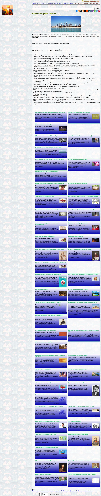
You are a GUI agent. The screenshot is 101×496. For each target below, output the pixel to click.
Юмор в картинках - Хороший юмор (45, 330)
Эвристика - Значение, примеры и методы (47, 394)
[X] (81, 11)
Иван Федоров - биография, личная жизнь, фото (49, 249)
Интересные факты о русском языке (79, 112)
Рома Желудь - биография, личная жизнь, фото (82, 209)
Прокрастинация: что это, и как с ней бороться (49, 209)
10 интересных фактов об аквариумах (46, 447)
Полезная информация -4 (85, 491)
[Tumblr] (91, 11)
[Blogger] (83, 11)
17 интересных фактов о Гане (44, 342)
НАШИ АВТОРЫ (68, 3)
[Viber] (93, 11)
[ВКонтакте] (76, 11)
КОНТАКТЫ (58, 3)
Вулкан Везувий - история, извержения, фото (48, 147)
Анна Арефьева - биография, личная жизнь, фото (83, 274)
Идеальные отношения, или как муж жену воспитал (50, 262)
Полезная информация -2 (55, 491)
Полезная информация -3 (70, 491)
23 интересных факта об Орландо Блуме (47, 421)
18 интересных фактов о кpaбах (44, 196)
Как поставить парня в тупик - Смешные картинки (83, 196)
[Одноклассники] (79, 11)
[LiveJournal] (89, 11)
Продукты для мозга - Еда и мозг (45, 236)
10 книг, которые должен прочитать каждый (48, 302)
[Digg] (85, 11)
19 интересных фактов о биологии (45, 434)
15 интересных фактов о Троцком (78, 383)
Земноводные (50, 3)
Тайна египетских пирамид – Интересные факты (82, 302)
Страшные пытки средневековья (78, 223)
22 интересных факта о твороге (77, 183)
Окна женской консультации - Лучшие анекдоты (49, 159)
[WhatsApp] (95, 11)
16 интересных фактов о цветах (77, 159)
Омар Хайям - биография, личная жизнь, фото (81, 460)
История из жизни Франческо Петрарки (79, 249)
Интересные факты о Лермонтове (78, 434)
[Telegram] (97, 11)
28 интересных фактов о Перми (77, 369)
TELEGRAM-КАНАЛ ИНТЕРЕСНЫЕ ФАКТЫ (86, 3)
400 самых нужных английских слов (46, 383)
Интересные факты (91, 1)
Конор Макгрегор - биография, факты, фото (81, 136)
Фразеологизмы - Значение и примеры (46, 171)
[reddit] (87, 11)
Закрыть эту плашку (54, 494)
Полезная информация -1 (39, 491)
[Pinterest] (99, 11)
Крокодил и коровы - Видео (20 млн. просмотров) (50, 112)
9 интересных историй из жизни (77, 355)
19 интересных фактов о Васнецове (46, 460)
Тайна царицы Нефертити (43, 369)
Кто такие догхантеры (74, 421)
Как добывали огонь (41, 289)
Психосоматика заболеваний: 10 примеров (48, 274)
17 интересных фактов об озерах (78, 289)
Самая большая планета (75, 236)
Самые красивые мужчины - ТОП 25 (46, 474)
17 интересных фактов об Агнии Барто (46, 136)
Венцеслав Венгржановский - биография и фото (49, 183)
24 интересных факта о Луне (43, 124)
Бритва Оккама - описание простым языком (81, 406)
